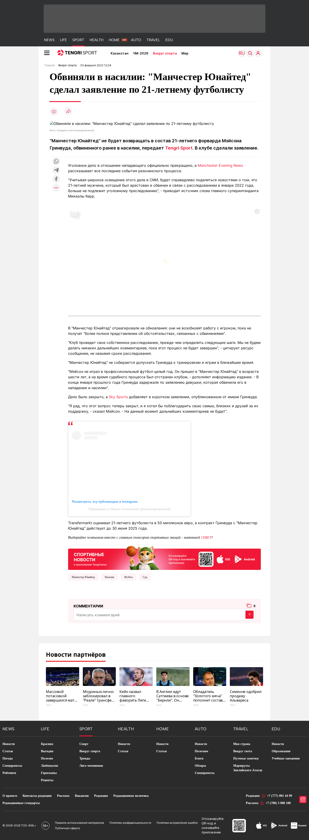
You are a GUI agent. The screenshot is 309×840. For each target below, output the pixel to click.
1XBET (206, 537)
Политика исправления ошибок (177, 822)
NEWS (49, 40)
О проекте (9, 795)
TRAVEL (153, 40)
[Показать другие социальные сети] (56, 188)
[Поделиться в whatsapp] (56, 161)
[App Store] (261, 825)
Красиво (47, 744)
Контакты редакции (37, 795)
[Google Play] (279, 825)
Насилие (109, 577)
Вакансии (82, 795)
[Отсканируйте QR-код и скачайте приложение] (164, 557)
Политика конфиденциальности (130, 822)
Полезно (47, 758)
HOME (114, 40)
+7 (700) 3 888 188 (278, 803)
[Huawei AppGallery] (299, 825)
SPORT (78, 40)
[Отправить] (249, 615)
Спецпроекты (12, 765)
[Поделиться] (68, 111)
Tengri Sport (179, 148)
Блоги (199, 758)
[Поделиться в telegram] (56, 170)
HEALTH (96, 40)
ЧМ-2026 (140, 53)
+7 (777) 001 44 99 (279, 795)
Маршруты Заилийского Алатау (247, 768)
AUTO (136, 40)
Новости (8, 744)
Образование (281, 751)
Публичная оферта (67, 828)
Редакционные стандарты (21, 803)
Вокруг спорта (165, 53)
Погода (7, 758)
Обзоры (200, 765)
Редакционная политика (131, 795)
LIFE (63, 40)
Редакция (101, 795)
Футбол (128, 577)
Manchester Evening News (220, 165)
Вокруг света (242, 751)
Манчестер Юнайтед (83, 577)
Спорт (83, 744)
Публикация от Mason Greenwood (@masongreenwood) (129, 509)
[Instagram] (303, 799)
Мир (184, 53)
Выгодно (47, 751)
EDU (169, 40)
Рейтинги (9, 773)
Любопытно (49, 765)
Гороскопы (49, 773)
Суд (145, 577)
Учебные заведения (286, 758)
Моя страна (241, 744)
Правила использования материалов (79, 822)
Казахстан (119, 53)
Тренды (84, 758)
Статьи (7, 751)
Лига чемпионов (91, 765)
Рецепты (47, 780)
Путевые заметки (246, 758)
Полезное (201, 751)
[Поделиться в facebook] (56, 179)
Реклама (63, 795)
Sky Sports (118, 397)
